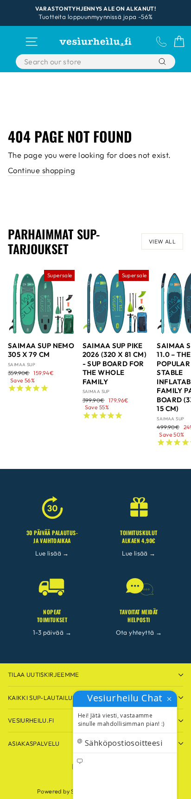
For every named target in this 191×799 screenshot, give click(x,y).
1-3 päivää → (52, 632)
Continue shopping (41, 170)
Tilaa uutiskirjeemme (43, 674)
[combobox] (85, 61)
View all (162, 241)
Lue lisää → (52, 553)
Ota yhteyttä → (139, 632)
